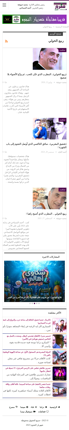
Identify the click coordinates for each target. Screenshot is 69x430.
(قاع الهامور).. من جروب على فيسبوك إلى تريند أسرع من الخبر (35, 297)
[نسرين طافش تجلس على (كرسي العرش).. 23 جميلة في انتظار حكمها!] (59, 373)
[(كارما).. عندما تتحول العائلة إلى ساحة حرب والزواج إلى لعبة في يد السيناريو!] (59, 325)
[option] (34, 282)
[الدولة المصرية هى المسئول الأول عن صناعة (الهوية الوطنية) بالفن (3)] (59, 357)
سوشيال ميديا (26, 411)
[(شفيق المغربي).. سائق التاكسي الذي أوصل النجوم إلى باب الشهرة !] (49, 128)
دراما (42, 407)
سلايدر (62, 50)
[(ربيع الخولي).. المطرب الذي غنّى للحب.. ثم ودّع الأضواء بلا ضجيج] (49, 59)
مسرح (12, 407)
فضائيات (41, 411)
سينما (22, 407)
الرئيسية (53, 407)
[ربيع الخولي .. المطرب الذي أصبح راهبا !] (49, 198)
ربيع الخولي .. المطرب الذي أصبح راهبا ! (46, 213)
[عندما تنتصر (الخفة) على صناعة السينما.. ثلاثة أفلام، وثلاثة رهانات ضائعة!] (59, 389)
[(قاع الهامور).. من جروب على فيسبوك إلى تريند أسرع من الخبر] (34, 281)
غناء (32, 407)
